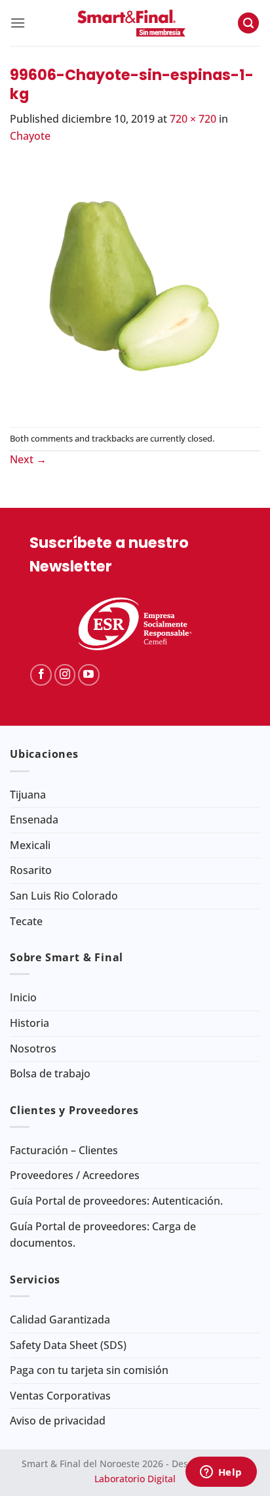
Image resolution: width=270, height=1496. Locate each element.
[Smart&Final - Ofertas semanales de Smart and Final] (131, 23)
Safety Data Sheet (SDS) (68, 1345)
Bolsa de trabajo (50, 1073)
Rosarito (31, 870)
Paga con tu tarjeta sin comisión (89, 1370)
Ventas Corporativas (60, 1395)
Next (28, 459)
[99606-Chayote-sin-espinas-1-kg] (135, 285)
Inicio (23, 997)
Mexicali (30, 845)
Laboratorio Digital (135, 1478)
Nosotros (33, 1048)
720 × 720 (193, 119)
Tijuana (28, 794)
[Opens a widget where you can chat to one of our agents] (221, 1473)
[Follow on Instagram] (65, 675)
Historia (29, 1023)
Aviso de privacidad (58, 1420)
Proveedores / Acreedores (75, 1175)
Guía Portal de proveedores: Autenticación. (116, 1201)
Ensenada (34, 819)
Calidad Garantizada (60, 1319)
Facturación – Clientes (64, 1150)
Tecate (26, 921)
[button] (18, 23)
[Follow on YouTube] (89, 675)
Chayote (30, 136)
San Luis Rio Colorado (64, 895)
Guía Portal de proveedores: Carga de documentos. (103, 1235)
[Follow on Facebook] (41, 675)
